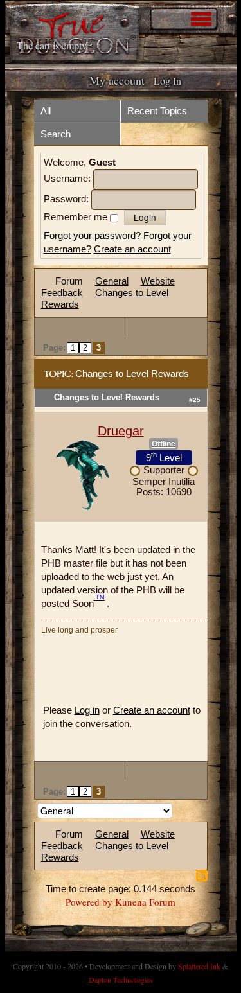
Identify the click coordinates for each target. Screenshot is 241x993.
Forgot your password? (92, 235)
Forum (69, 281)
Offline (163, 443)
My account (117, 80)
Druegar (121, 431)
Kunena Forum (145, 901)
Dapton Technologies (121, 979)
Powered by (89, 901)
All (45, 110)
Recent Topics (157, 110)
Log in (87, 710)
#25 (195, 399)
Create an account (132, 248)
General (112, 281)
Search (55, 133)
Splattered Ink (199, 966)
